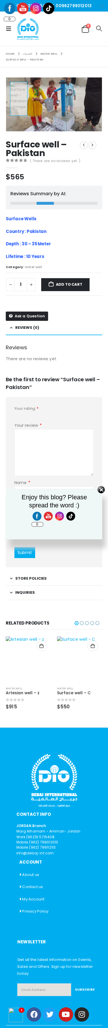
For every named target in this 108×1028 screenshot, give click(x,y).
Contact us (32, 886)
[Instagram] (82, 1014)
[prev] (84, 145)
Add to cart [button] (42, 646)
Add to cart (69, 284)
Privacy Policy (35, 911)
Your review (28, 425)
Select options (93, 646)
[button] (10, 29)
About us (30, 874)
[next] (92, 145)
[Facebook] (34, 1014)
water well (33, 267)
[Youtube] (66, 1014)
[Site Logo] (28, 29)
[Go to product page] (28, 659)
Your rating (26, 408)
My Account (33, 899)
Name (22, 482)
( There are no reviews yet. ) (55, 160)
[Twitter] (50, 1014)
